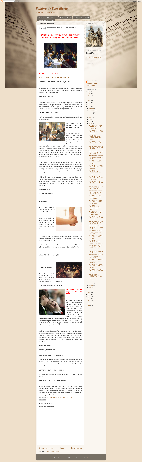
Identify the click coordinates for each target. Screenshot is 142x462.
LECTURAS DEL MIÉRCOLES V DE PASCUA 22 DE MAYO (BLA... (95, 172)
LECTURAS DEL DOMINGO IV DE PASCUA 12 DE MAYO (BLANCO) (96, 222)
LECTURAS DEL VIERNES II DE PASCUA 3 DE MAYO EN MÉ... (96, 266)
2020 (89, 104)
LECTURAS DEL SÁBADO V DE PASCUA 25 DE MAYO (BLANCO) (96, 157)
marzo (91, 283)
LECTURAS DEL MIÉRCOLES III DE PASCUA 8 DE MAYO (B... (96, 242)
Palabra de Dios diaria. (52, 8)
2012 (89, 303)
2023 (89, 98)
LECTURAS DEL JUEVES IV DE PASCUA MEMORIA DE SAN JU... (96, 202)
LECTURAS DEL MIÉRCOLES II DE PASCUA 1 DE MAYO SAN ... (96, 276)
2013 (89, 301)
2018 (89, 290)
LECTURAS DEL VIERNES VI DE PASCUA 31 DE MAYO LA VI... (95, 127)
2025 (89, 93)
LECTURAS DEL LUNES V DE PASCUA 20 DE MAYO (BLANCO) (96, 183)
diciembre (91, 108)
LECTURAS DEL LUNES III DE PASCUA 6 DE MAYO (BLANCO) (96, 251)
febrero (91, 285)
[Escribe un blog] (41, 399)
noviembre (92, 110)
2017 (89, 292)
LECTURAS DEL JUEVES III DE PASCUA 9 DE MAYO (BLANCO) (96, 237)
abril (90, 281)
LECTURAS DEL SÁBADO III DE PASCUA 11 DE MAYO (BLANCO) (96, 227)
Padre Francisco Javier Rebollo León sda (93, 82)
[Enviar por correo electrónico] (39, 399)
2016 (89, 294)
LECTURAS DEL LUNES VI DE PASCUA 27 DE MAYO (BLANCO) (96, 147)
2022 (89, 100)
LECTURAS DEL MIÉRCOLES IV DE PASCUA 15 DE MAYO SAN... (95, 207)
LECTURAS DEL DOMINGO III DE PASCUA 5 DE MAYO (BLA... (96, 256)
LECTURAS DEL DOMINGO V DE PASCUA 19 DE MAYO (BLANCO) (96, 187)
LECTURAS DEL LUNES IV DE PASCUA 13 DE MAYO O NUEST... (96, 218)
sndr (74, 457)
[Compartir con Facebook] (44, 399)
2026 (89, 91)
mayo (90, 123)
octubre (91, 113)
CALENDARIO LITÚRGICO (46, 20)
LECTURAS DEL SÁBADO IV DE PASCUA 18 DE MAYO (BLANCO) (95, 192)
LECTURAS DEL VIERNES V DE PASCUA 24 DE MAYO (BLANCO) (96, 162)
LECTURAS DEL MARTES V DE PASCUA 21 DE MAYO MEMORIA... (96, 178)
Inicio (62, 448)
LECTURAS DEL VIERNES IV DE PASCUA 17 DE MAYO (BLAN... (95, 197)
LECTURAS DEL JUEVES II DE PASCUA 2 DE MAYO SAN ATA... (96, 271)
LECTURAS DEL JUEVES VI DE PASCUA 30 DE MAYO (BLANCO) (96, 132)
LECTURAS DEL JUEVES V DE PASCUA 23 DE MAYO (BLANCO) (96, 167)
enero (90, 287)
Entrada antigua (76, 448)
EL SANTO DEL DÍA (65, 17)
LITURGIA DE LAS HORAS (81, 17)
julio (90, 119)
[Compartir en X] (42, 399)
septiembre (92, 115)
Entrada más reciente (46, 448)
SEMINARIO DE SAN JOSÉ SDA (48, 17)
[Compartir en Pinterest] (45, 399)
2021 (89, 102)
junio (90, 121)
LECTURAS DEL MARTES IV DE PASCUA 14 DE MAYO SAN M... (95, 213)
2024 (89, 96)
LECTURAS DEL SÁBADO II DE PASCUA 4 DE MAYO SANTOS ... (96, 261)
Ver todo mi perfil (90, 85)
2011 (89, 305)
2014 (89, 298)
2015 (89, 296)
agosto (91, 117)
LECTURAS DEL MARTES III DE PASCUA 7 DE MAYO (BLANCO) (95, 246)
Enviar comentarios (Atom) (53, 451)
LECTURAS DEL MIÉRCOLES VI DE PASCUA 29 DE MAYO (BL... (95, 137)
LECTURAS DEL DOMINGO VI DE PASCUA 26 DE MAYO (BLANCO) (96, 152)
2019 (89, 106)
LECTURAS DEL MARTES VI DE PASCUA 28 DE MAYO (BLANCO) (95, 143)
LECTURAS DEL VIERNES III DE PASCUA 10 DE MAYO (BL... (95, 232)
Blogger (89, 457)
